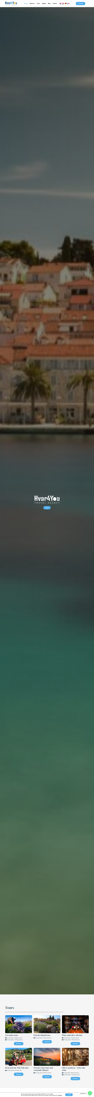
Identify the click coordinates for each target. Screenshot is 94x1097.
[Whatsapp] (90, 1093)
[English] (60, 3)
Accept (69, 1094)
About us (32, 3)
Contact (55, 3)
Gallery (44, 3)
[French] (68, 3)
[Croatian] (63, 3)
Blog (49, 3)
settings (60, 1095)
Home (25, 3)
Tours (38, 3)
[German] (65, 3)
